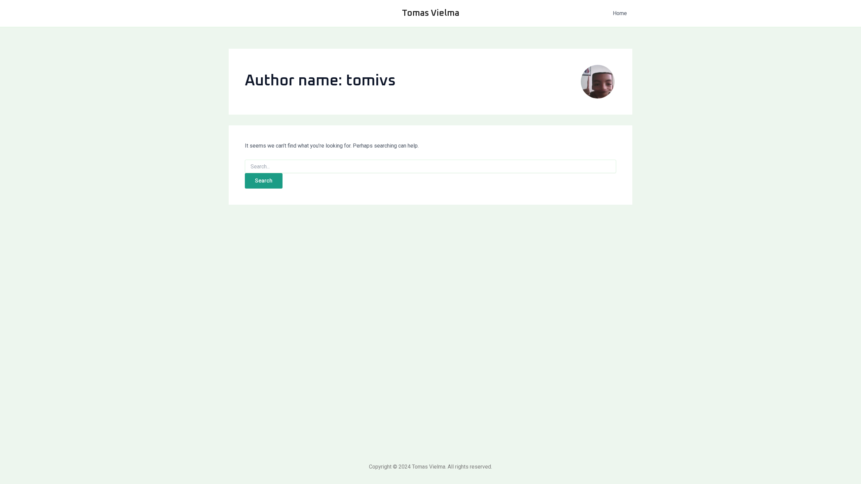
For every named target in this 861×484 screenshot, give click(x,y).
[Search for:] (430, 166)
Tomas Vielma (430, 13)
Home (620, 13)
